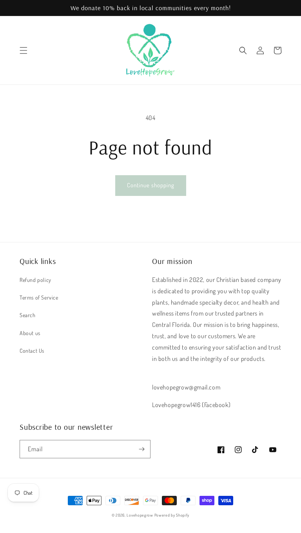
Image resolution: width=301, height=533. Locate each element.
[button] (23, 50)
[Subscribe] (141, 449)
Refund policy (35, 279)
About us (30, 333)
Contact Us (32, 350)
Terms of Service (39, 297)
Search (28, 315)
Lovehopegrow (140, 515)
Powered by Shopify (172, 515)
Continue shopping (150, 185)
